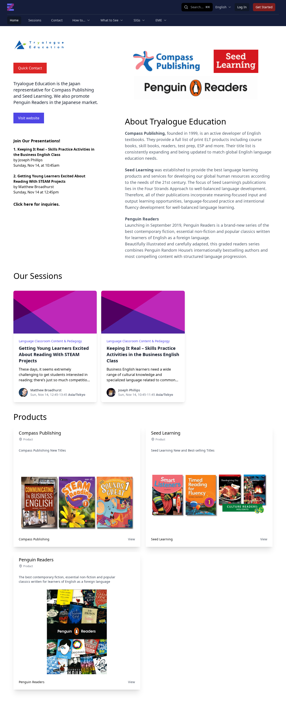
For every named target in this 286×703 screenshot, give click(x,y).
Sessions (34, 20)
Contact (57, 20)
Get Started (264, 7)
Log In (242, 7)
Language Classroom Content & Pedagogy (50, 341)
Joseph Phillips (129, 390)
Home (14, 20)
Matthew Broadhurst (45, 390)
